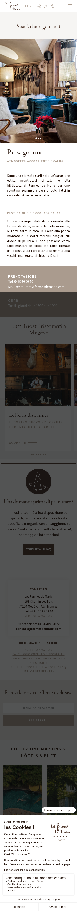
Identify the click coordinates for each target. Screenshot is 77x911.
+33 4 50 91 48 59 (48, 624)
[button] (28, 6)
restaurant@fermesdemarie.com (40, 287)
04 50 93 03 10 (23, 281)
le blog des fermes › (38, 671)
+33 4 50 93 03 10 (41, 611)
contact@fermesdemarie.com (38, 629)
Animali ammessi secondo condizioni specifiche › (38, 661)
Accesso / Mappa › (38, 650)
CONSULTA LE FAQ (38, 549)
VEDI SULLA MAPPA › (38, 616)
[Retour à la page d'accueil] (12, 6)
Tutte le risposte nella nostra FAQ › (38, 667)
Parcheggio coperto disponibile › (39, 654)
